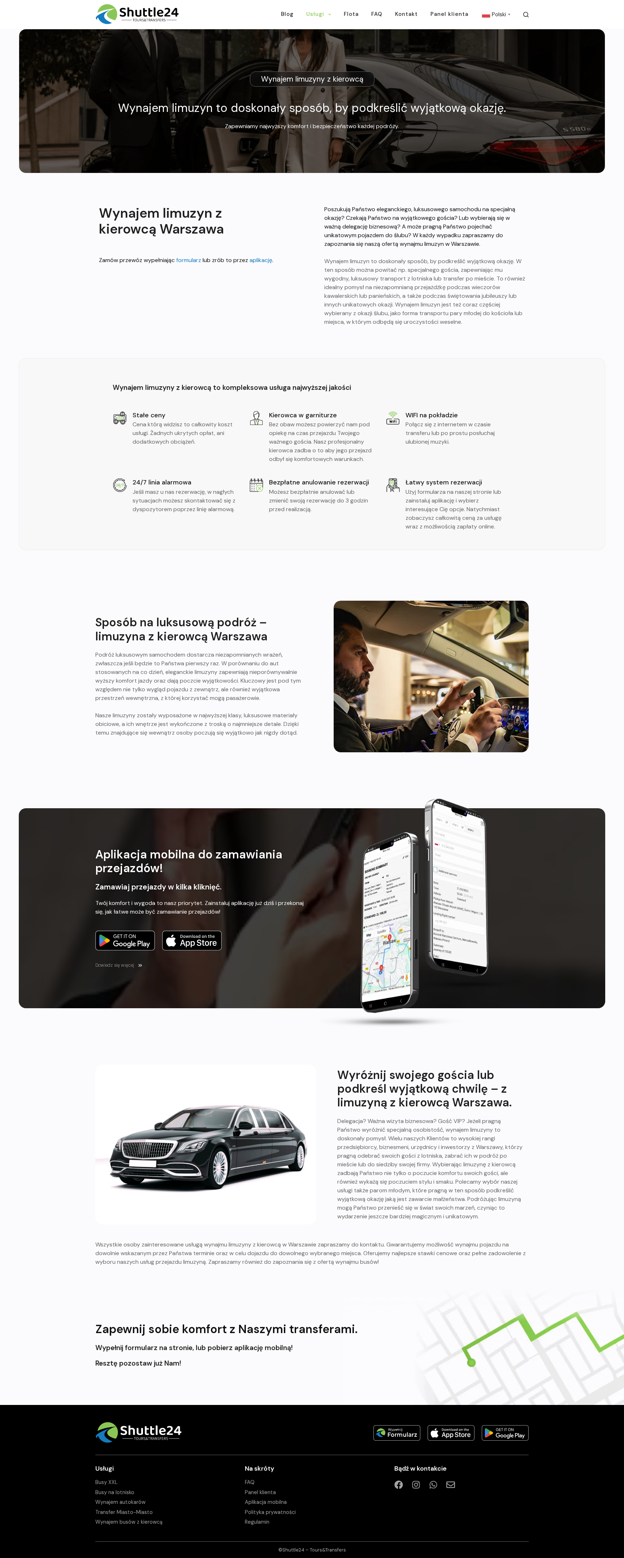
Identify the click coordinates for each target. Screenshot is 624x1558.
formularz (188, 260)
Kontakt (406, 14)
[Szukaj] (526, 14)
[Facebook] (398, 1484)
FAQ (376, 14)
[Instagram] (416, 1484)
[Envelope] (450, 1484)
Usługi (315, 14)
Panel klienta (449, 14)
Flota (351, 14)
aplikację (261, 260)
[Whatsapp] (433, 1484)
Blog (287, 14)
